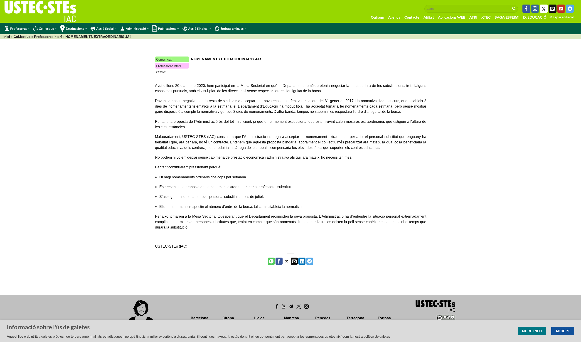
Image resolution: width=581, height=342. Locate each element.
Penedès (322, 317)
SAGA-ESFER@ (507, 17)
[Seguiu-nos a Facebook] (526, 9)
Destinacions (75, 28)
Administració (136, 28)
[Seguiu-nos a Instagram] (535, 9)
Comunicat (164, 59)
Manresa (291, 317)
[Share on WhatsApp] (271, 261)
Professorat (18, 28)
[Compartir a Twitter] (286, 261)
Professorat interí (168, 66)
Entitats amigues (232, 28)
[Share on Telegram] (309, 261)
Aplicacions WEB (451, 17)
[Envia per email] (294, 261)
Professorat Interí (48, 36)
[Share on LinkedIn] (301, 261)
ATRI (473, 17)
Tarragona (355, 317)
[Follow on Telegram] (570, 9)
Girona (228, 317)
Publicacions (167, 28)
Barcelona (199, 317)
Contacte (411, 17)
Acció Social (105, 28)
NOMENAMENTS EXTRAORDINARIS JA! (226, 59)
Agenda (394, 17)
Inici (6, 36)
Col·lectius (46, 28)
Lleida (259, 317)
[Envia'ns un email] (552, 9)
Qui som (377, 17)
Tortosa (384, 317)
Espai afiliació (563, 17)
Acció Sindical (198, 28)
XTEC (486, 17)
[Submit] (514, 8)
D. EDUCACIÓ (535, 17)
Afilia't (428, 17)
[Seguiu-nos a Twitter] (544, 9)
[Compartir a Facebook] (279, 261)
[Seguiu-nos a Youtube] (561, 9)
